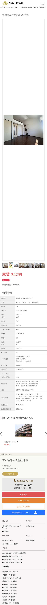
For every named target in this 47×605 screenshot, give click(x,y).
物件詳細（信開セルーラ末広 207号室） (34, 7)
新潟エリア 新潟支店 (10, 590)
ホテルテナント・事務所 (10, 544)
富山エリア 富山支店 (10, 594)
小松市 (23, 298)
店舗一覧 (5, 566)
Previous (2, 266)
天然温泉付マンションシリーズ (12, 556)
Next (45, 266)
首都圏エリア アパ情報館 (11, 603)
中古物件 (5, 531)
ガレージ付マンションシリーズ (12, 559)
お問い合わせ (23, 500)
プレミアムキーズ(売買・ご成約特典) (14, 553)
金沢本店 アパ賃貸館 (10, 587)
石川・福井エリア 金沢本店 (12, 578)
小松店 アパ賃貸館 (9, 597)
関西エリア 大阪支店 (10, 581)
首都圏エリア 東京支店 (10, 572)
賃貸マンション (8, 540)
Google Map (10, 474)
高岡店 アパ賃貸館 (9, 575)
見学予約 (23, 495)
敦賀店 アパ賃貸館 (9, 600)
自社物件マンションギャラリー (12, 562)
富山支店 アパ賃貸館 (10, 584)
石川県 (18, 298)
